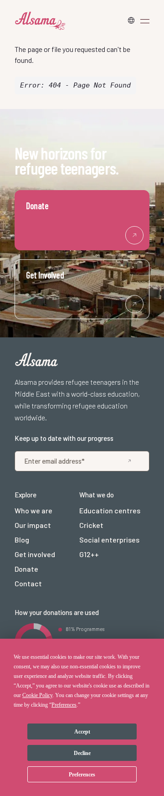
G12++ (89, 554)
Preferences (82, 774)
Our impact (33, 525)
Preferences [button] (64, 705)
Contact (28, 583)
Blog (22, 539)
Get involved (35, 554)
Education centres (109, 510)
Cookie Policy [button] (37, 695)
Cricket (91, 525)
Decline (82, 753)
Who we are (33, 510)
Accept (82, 732)
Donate (26, 568)
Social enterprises (109, 539)
